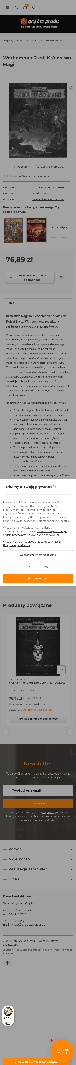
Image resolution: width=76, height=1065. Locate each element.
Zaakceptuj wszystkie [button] (38, 578)
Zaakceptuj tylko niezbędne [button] (38, 554)
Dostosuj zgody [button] (38, 566)
